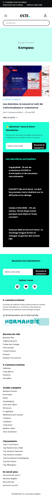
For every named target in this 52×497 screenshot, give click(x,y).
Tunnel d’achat (9, 351)
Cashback (7, 421)
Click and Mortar (10, 432)
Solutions (7, 375)
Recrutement (8, 482)
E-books (7, 99)
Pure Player (7, 394)
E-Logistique (8, 411)
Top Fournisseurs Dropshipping (16, 458)
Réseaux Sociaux (10, 391)
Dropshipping (8, 401)
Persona (6, 354)
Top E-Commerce (10, 444)
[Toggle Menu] (5, 16)
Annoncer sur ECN (10, 485)
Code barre (7, 425)
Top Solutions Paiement (13, 451)
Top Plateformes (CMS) (13, 448)
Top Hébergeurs (9, 465)
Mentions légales (10, 478)
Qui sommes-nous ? (11, 475)
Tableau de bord (10, 341)
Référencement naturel (13, 415)
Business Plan (8, 337)
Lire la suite (10, 117)
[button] (45, 16)
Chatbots (7, 418)
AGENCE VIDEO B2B (34, 5)
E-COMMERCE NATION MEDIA (14, 2)
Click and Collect (10, 404)
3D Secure (7, 408)
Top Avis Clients (9, 461)
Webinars (7, 368)
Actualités (7, 378)
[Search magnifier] (46, 23)
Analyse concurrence (12, 358)
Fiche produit (8, 347)
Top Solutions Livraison (12, 454)
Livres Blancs (8, 371)
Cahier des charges (11, 344)
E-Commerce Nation (14, 112)
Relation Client (9, 428)
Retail (5, 398)
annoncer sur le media (13, 5)
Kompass (16, 99)
